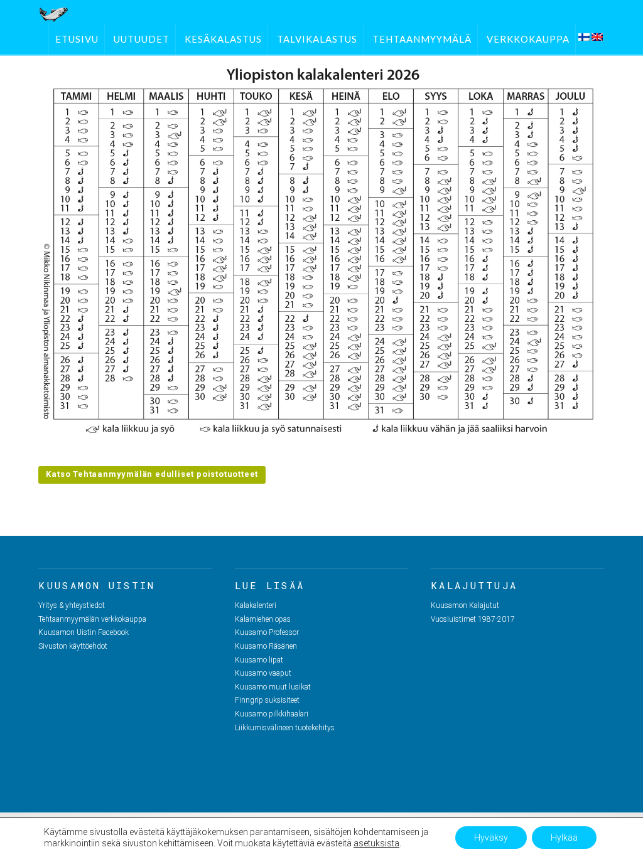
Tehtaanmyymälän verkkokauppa (92, 619)
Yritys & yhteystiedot (71, 605)
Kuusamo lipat (259, 660)
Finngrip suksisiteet (267, 700)
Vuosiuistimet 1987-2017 (473, 619)
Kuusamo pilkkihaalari (271, 714)
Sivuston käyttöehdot (72, 646)
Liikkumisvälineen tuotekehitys (285, 727)
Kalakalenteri (255, 605)
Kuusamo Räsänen (266, 646)
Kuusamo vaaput (263, 673)
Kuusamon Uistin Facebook (83, 632)
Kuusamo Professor (267, 632)
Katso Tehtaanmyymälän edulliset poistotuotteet (152, 474)
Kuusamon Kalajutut (465, 605)
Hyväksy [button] (491, 838)
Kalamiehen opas (263, 619)
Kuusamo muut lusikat (273, 687)
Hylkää (564, 838)
